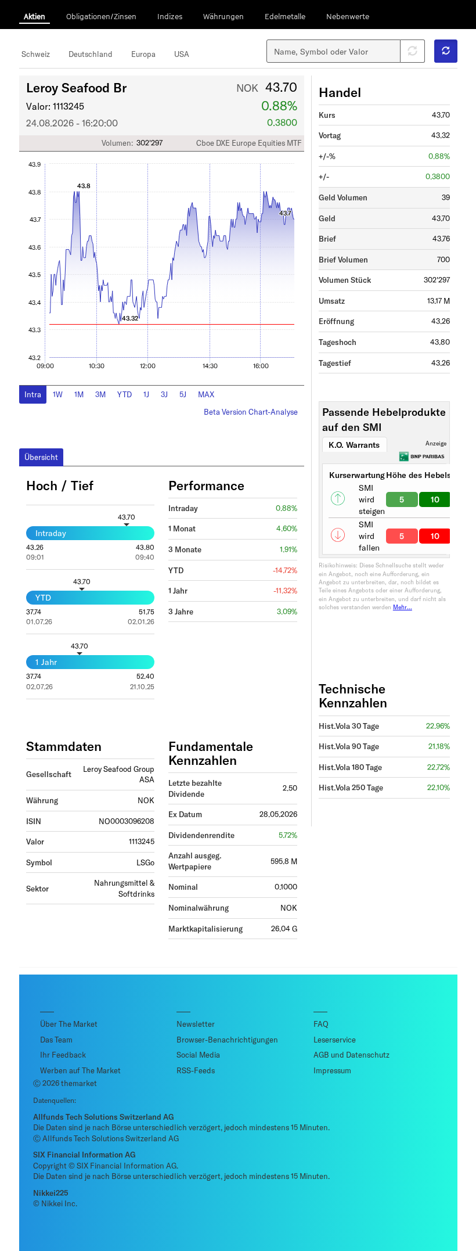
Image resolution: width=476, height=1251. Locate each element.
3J (164, 394)
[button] (445, 51)
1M (79, 394)
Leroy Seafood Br (76, 87)
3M (100, 394)
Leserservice (334, 1039)
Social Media (198, 1054)
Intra (32, 394)
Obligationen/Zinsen (101, 16)
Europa (143, 54)
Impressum (332, 1070)
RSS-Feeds (195, 1070)
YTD (124, 394)
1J (146, 394)
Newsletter (195, 1024)
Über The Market (69, 1024)
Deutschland (90, 54)
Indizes (169, 16)
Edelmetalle (285, 16)
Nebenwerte (347, 16)
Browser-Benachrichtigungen (227, 1039)
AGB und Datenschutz (351, 1054)
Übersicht (41, 457)
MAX (206, 394)
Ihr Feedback (63, 1054)
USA (181, 54)
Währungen (223, 16)
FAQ (321, 1024)
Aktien (34, 16)
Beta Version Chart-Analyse (251, 411)
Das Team (56, 1039)
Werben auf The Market (80, 1070)
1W (58, 394)
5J (182, 394)
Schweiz (35, 54)
